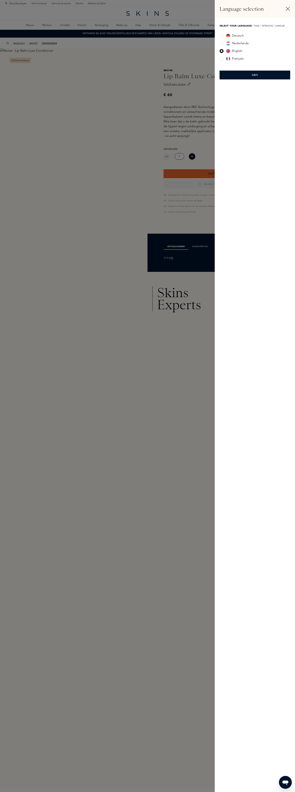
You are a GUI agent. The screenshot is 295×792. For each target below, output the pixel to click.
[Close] (287, 8)
